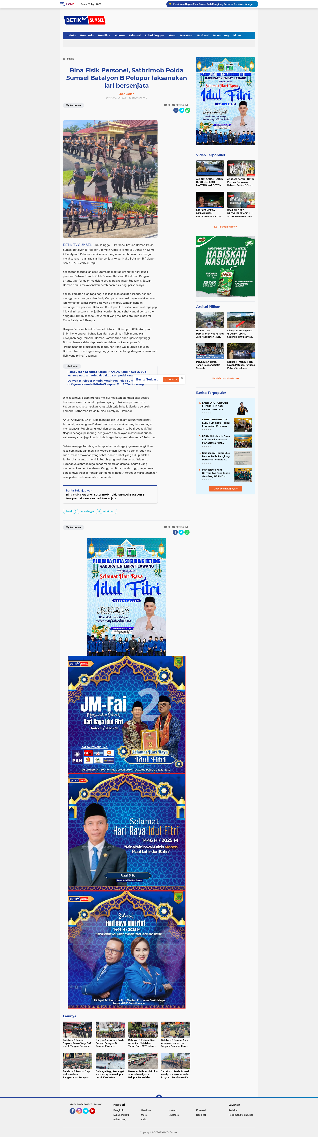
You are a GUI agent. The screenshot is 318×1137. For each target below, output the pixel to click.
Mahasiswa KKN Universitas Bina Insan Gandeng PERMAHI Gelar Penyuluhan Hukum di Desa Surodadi (216, 473)
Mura (172, 35)
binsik (69, 511)
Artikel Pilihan (208, 307)
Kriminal (135, 35)
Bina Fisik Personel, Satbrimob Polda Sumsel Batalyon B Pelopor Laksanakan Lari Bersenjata (105, 496)
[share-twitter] (181, 110)
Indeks (71, 35)
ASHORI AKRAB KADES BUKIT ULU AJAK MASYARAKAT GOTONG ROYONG (209, 182)
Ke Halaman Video (224, 226)
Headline (104, 35)
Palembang (221, 35)
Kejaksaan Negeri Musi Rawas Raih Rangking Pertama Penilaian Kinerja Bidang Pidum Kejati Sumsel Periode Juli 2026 (216, 456)
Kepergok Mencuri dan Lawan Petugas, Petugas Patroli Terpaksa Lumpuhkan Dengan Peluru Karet (241, 365)
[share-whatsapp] (187, 110)
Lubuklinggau (154, 35)
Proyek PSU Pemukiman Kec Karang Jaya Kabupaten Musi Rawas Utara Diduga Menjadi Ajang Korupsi (210, 333)
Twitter (87, 1115)
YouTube (94, 1115)
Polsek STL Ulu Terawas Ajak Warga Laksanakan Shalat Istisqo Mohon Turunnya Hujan (214, 4)
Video (237, 35)
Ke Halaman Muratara (224, 378)
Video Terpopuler (210, 155)
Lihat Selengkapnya (225, 488)
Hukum (120, 35)
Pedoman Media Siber (241, 1114)
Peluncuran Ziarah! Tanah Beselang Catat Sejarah (208, 364)
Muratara (186, 35)
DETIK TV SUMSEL (77, 245)
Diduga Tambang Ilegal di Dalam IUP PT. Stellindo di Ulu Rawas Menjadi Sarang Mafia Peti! (240, 333)
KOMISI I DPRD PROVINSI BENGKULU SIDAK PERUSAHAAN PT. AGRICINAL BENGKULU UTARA (239, 213)
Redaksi (233, 1110)
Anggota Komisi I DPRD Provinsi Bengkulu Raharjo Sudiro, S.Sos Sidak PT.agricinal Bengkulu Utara (240, 182)
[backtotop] (159, 1098)
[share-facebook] (176, 110)
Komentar (75, 105)
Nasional (203, 35)
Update (172, 379)
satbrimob (108, 511)
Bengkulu (87, 35)
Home (70, 4)
